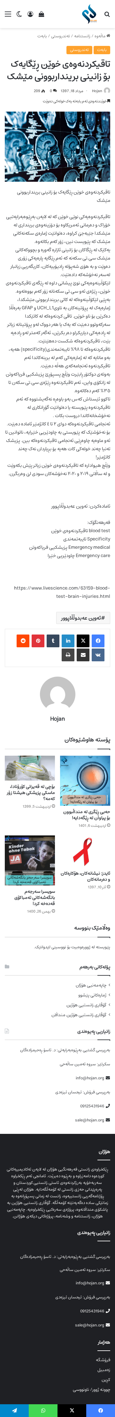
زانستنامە (82, 36)
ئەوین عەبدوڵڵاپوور (81, 617)
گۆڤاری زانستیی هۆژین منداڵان (78, 1015)
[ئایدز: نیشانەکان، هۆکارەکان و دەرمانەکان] (85, 851)
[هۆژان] (90, 14)
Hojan (97, 91)
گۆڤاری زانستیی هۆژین (86, 1005)
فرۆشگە (103, 1360)
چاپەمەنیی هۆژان (91, 985)
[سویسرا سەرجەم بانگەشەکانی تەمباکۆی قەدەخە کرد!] (30, 860)
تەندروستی (60, 36)
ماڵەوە (100, 36)
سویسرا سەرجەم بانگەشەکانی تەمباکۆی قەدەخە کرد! (34, 897)
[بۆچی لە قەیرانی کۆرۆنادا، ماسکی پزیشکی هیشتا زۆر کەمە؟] (30, 768)
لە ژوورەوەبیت (83, 947)
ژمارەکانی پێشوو (92, 995)
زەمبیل (103, 1370)
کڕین (106, 1380)
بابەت (42, 36)
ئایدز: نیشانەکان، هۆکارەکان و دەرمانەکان (85, 876)
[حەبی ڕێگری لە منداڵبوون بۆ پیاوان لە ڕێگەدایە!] (85, 781)
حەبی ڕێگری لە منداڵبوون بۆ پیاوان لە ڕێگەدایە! (86, 815)
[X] (83, 641)
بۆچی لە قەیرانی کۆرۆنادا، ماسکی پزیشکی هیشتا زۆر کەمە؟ (31, 793)
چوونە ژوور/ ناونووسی (91, 1389)
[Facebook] (98, 641)
